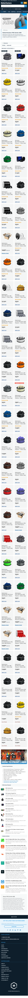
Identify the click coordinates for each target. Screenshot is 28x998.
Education (4, 952)
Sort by (3, 45)
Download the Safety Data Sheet (10, 782)
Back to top (14, 916)
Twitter (10, 930)
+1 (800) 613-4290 (5, 937)
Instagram (13, 930)
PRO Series (5, 30)
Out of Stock (4, 722)
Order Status (5, 967)
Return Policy (5, 974)
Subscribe (14, 926)
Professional (5, 950)
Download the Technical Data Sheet (11, 780)
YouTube (20, 930)
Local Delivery (5, 969)
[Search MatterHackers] (25, 6)
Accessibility (4, 980)
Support (3, 954)
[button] (14, 9)
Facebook (7, 930)
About (3, 963)
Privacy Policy (5, 976)
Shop (2, 945)
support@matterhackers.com (10, 939)
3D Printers (19, 11)
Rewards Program (6, 971)
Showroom (4, 948)
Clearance (6, 43)
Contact (3, 965)
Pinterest (18, 930)
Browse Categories (7, 48)
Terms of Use (4, 978)
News (2, 946)
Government (4, 956)
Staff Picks (13, 11)
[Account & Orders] (22, 3)
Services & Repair (5, 957)
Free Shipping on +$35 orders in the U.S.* (9, 0)
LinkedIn (15, 930)
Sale (9, 11)
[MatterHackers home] (6, 3)
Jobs (2, 972)
